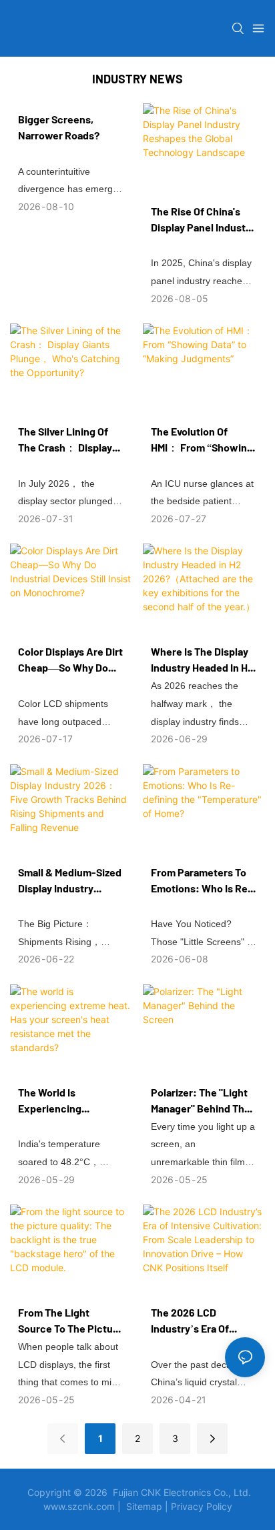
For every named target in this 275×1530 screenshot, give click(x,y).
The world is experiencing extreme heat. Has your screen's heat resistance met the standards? (64, 1101)
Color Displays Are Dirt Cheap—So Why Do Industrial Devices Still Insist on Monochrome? (70, 660)
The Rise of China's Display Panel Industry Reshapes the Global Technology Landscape (203, 220)
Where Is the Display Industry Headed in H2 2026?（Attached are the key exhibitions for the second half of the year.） (203, 660)
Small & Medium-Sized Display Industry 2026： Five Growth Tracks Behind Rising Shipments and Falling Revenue (70, 881)
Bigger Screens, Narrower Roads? (58, 127)
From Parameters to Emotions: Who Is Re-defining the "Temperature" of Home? (201, 881)
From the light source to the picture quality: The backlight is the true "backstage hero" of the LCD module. (70, 1321)
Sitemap (144, 1506)
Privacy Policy (201, 1506)
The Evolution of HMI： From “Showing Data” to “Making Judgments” (202, 440)
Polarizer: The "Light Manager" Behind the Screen (200, 1101)
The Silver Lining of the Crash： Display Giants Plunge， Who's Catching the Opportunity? (65, 440)
